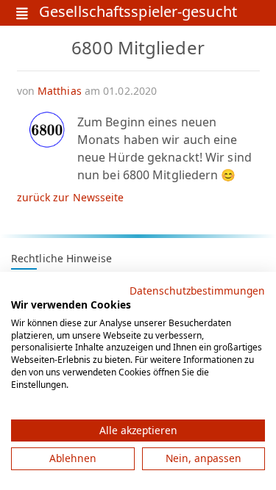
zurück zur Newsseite (70, 197)
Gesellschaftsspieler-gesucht (138, 12)
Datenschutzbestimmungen (197, 291)
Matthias (60, 91)
